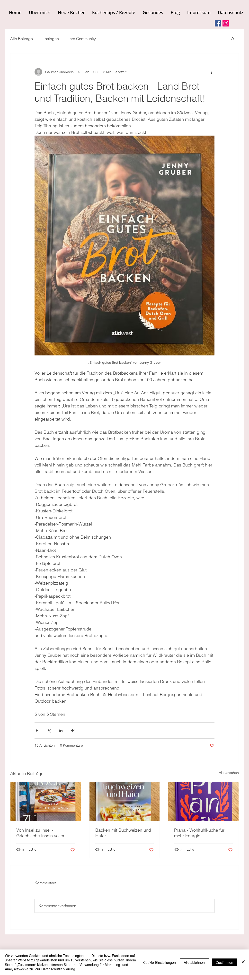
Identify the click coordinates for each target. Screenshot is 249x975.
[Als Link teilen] (72, 730)
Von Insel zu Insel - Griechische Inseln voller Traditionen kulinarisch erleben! (40, 832)
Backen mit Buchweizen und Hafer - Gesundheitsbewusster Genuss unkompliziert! (123, 832)
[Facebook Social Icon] (218, 23)
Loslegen (51, 38)
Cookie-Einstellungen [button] (159, 962)
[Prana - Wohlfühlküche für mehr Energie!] (203, 801)
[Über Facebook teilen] (37, 730)
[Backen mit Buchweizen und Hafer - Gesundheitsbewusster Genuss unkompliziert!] (124, 801)
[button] (232, 39)
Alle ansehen (229, 772)
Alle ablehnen (194, 962)
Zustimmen (224, 962)
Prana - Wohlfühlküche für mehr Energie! (199, 832)
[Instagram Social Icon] (225, 23)
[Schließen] (243, 962)
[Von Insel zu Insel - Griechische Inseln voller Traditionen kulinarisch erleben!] (45, 801)
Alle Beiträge (21, 38)
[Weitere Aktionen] (211, 72)
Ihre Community (82, 38)
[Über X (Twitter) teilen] (48, 730)
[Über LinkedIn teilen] (60, 730)
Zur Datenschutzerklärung (55, 968)
